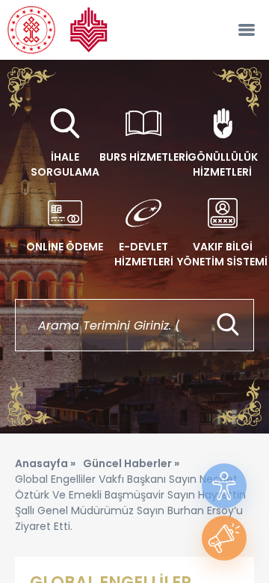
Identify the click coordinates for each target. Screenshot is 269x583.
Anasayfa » (45, 463)
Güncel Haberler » (131, 463)
